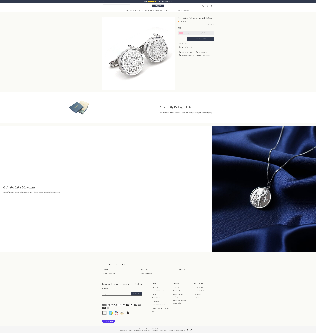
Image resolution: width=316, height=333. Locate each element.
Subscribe (136, 293)
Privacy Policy (156, 301)
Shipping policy (171, 330)
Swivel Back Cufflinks (146, 273)
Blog (153, 312)
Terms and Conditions (158, 305)
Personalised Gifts (199, 291)
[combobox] (116, 6)
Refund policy (147, 330)
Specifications (183, 43)
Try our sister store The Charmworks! (179, 301)
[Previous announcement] (103, 1)
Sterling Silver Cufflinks (124, 15)
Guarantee (155, 294)
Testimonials (176, 291)
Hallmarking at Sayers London (160, 308)
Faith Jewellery (198, 294)
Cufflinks (115, 15)
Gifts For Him (109, 15)
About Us (176, 287)
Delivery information (158, 291)
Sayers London (139, 330)
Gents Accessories (199, 287)
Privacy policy (155, 330)
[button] (129, 10)
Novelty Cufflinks (135, 15)
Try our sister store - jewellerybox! (178, 295)
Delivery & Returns (185, 47)
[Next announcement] (212, 1)
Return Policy (156, 298)
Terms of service (163, 330)
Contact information (180, 330)
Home (103, 15)
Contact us (155, 287)
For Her (196, 298)
